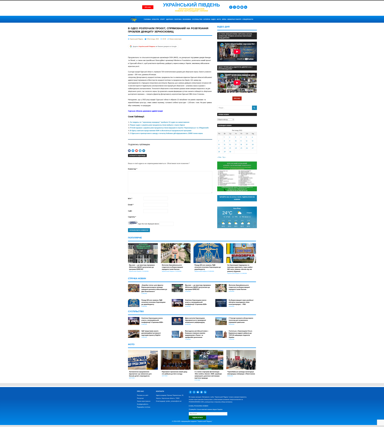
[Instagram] (234, 7)
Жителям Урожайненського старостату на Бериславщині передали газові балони (172, 267)
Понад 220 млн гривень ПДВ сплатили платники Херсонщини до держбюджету (207, 267)
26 (247, 148)
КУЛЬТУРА (155, 19)
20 (253, 144)
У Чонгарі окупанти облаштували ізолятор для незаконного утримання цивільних (241, 320)
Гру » (224, 157)
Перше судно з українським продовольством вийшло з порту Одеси (157, 125)
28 (219, 152)
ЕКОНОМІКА (187, 19)
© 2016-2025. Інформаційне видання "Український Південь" (192, 421)
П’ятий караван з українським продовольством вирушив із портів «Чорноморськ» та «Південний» (169, 128)
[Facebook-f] (230, 7)
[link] (145, 111)
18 (241, 144)
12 (246, 141)
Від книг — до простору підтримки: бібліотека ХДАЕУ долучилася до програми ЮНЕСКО (142, 267)
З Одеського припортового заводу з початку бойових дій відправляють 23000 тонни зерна (166, 133)
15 (224, 144)
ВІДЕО (213, 19)
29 (225, 152)
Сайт (130, 211)
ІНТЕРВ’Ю (206, 19)
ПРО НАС (237, 98)
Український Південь (191, 4)
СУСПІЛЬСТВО (197, 19)
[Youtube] (238, 7)
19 (246, 144)
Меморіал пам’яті (234, 19)
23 (230, 148)
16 (230, 144)
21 (219, 148)
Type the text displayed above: (148, 224)
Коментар (132, 169)
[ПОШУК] (254, 108)
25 (241, 148)
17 (235, 144)
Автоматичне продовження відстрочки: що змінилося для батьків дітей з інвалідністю (140, 374)
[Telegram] (242, 7)
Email (131, 205)
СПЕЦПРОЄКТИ (247, 19)
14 (219, 144)
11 (241, 141)
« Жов (219, 157)
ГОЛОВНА (147, 19)
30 (230, 152)
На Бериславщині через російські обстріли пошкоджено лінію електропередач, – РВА (241, 302)
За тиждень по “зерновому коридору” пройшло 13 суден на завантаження (159, 122)
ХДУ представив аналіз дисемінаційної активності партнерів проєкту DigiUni (151, 333)
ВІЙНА (224, 19)
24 (236, 148)
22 (225, 148)
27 (253, 148)
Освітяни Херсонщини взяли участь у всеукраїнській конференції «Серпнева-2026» (196, 302)
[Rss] (245, 7)
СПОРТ (162, 19)
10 (235, 141)
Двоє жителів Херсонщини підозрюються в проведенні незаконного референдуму (195, 320)
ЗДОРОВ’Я (169, 19)
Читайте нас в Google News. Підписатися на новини (237, 198)
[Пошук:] (234, 108)
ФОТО (219, 19)
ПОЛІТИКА (178, 19)
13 (252, 141)
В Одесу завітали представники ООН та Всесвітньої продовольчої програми (160, 130)
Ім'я (130, 198)
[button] (129, 150)
